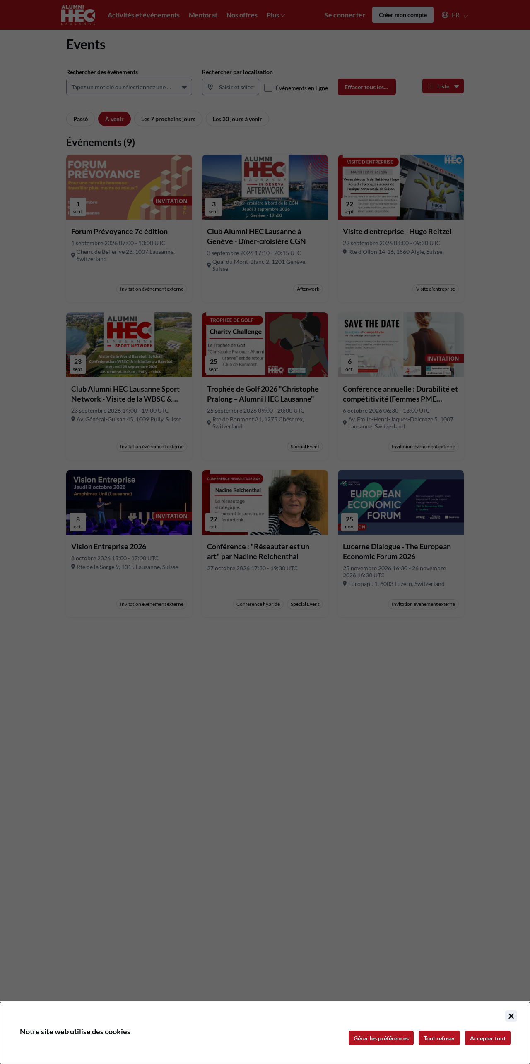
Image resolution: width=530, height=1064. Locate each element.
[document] (265, 1033)
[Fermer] (511, 1016)
